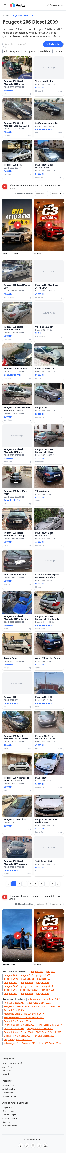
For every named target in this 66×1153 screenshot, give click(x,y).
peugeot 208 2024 (29, 989)
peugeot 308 (26, 975)
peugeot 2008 (43, 975)
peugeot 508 (43, 978)
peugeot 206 (36, 971)
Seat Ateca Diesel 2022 (39, 1002)
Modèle (44, 51)
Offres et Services (10, 1118)
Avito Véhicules (8, 1085)
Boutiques (6, 1070)
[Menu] (5, 5)
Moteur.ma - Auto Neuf (12, 1063)
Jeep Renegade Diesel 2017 (18, 1039)
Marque (28, 51)
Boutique (6, 1122)
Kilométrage (10, 51)
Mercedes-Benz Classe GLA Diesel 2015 (24, 1017)
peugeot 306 (10, 989)
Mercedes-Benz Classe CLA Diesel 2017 (24, 1013)
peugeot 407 (42, 982)
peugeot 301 (27, 978)
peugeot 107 (10, 993)
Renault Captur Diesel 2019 (46, 1006)
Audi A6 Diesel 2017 (14, 1002)
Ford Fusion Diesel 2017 (49, 1024)
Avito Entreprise (9, 1096)
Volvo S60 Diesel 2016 (50, 1043)
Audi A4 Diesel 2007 (14, 1010)
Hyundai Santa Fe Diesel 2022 (19, 1024)
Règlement (7, 1107)
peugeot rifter (48, 986)
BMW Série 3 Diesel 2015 (48, 1032)
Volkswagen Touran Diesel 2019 (44, 999)
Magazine (6, 1074)
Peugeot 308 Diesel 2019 (16, 1006)
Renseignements (9, 1125)
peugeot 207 (10, 982)
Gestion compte (9, 1114)
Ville (58, 51)
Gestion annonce (9, 1111)
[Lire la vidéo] (17, 225)
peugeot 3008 (11, 978)
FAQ (4, 1129)
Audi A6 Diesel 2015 (14, 1028)
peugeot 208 (10, 975)
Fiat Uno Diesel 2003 (43, 1035)
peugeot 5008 (11, 986)
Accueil (5, 15)
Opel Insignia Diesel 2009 (17, 1035)
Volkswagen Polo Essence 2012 (19, 1043)
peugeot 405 (26, 993)
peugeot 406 (42, 993)
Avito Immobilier (9, 1089)
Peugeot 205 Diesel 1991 (40, 1028)
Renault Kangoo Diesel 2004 (18, 1032)
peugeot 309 (48, 989)
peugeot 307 (26, 982)
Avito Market (7, 1092)
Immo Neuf (7, 1067)
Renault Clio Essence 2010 (17, 1021)
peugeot (50, 971)
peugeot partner (29, 986)
